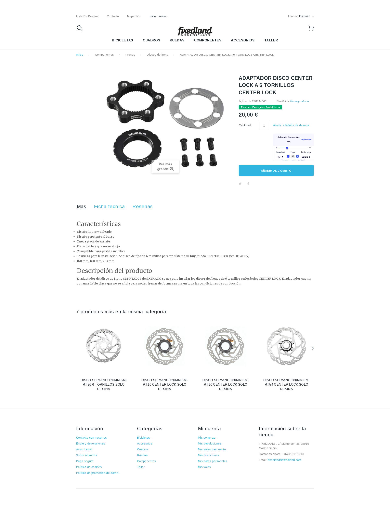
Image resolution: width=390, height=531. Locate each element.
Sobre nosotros (86, 455)
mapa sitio (134, 16)
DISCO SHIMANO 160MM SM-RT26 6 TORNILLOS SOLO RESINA (103, 384)
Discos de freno (157, 54)
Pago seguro (85, 461)
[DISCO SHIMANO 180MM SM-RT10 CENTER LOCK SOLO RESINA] (225, 346)
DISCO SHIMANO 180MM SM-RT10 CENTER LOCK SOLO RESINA (225, 384)
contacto (113, 16)
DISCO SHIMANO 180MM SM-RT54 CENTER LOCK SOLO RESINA (286, 384)
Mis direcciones (208, 455)
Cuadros (143, 449)
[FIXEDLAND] (195, 31)
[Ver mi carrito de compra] (311, 28)
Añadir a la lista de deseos (291, 125)
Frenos (130, 54)
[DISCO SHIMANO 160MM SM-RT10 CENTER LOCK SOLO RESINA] (164, 346)
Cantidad (245, 125)
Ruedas (142, 455)
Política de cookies (89, 467)
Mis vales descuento (212, 449)
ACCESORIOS (243, 40)
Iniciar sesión (159, 16)
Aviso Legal (84, 449)
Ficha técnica (109, 206)
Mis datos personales (212, 461)
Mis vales (204, 467)
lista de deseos (87, 16)
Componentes (104, 54)
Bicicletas (143, 437)
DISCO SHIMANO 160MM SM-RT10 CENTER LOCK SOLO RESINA (164, 384)
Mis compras (206, 437)
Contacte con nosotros (91, 437)
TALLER (271, 40)
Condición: (283, 101)
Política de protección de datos (97, 473)
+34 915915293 (293, 454)
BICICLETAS (122, 40)
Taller (141, 467)
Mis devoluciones (209, 443)
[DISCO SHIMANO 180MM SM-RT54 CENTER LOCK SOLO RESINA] (286, 346)
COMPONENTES (207, 40)
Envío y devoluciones (90, 443)
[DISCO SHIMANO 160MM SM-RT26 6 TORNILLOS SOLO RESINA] (103, 346)
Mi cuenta (209, 428)
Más (81, 206)
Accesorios (144, 443)
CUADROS (151, 40)
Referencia (245, 101)
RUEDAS (177, 40)
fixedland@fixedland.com (284, 460)
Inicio (79, 54)
